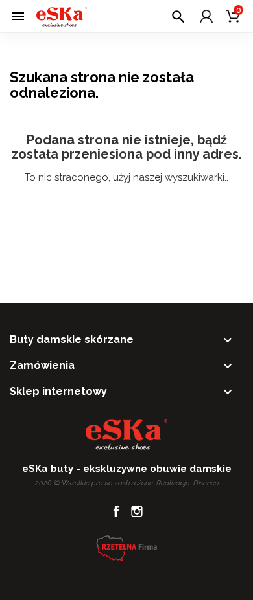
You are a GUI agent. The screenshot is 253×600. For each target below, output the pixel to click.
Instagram (137, 511)
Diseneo (206, 482)
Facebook (116, 511)
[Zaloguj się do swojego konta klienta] (206, 16)
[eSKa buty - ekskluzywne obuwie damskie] (61, 16)
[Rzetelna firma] (126, 547)
